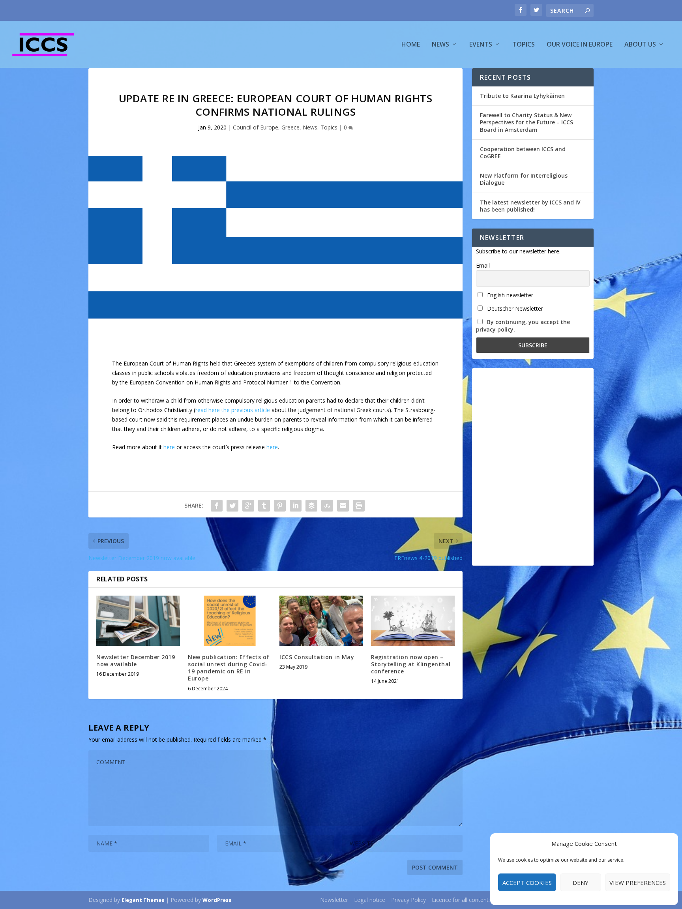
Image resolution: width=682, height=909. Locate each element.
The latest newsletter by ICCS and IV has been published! (530, 206)
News (440, 45)
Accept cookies (527, 883)
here (169, 447)
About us (640, 45)
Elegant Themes (143, 899)
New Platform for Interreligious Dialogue (524, 179)
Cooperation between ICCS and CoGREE (523, 152)
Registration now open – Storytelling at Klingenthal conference (411, 664)
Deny (580, 883)
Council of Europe (255, 127)
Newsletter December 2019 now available (135, 660)
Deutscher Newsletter (514, 308)
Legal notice (369, 899)
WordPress (216, 899)
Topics (523, 45)
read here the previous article (232, 410)
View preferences (637, 883)
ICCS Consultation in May (316, 657)
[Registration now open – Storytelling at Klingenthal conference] (413, 621)
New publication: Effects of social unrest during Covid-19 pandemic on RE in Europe (229, 667)
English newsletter (509, 295)
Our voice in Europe (580, 45)
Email (483, 265)
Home (410, 45)
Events (480, 45)
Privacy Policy (408, 899)
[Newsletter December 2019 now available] (138, 621)
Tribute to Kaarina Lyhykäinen (522, 95)
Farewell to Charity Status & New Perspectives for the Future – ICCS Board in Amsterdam (526, 122)
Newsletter (334, 899)
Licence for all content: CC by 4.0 (473, 899)
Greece (290, 127)
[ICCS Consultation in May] (321, 621)
